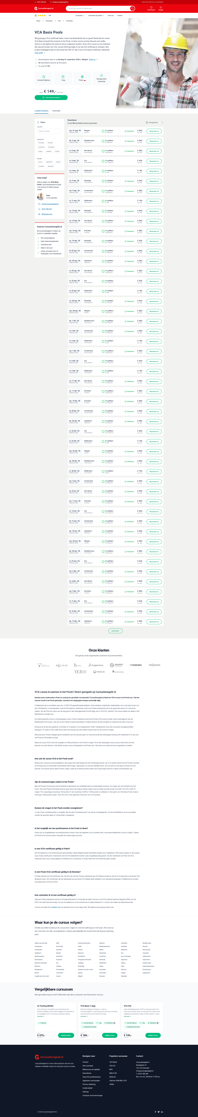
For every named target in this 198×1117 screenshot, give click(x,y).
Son (122, 953)
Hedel (79, 946)
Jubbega (81, 963)
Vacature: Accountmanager (92, 1095)
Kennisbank (87, 1073)
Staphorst (124, 959)
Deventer (59, 950)
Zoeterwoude (147, 963)
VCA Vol (112, 1066)
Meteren (102, 943)
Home (38, 21)
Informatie (56, 111)
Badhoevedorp (39, 956)
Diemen (58, 953)
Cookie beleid (87, 1088)
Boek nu (92, 59)
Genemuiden (60, 969)
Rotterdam (102, 973)
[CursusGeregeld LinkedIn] (162, 1112)
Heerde (80, 950)
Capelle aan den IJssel (42, 976)
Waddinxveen (147, 943)
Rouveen (102, 976)
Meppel (80, 976)
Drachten (59, 959)
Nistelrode (102, 953)
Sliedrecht (124, 950)
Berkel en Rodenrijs (41, 963)
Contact (85, 1062)
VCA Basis (69, 21)
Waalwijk (124, 976)
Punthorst (102, 956)
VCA (59, 21)
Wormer (145, 946)
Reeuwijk (102, 959)
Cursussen (49, 21)
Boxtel (37, 973)
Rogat (101, 966)
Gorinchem (59, 973)
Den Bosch (59, 946)
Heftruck (112, 1077)
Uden (122, 966)
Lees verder (39, 53)
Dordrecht (59, 956)
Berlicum (37, 966)
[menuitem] (80, 15)
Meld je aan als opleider (91, 1069)
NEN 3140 (113, 1073)
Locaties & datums (41, 111)
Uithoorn (124, 969)
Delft (57, 943)
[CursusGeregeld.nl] (56, 1057)
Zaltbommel (146, 956)
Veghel (123, 973)
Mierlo (101, 950)
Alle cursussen (88, 1066)
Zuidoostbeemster (148, 966)
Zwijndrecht (146, 973)
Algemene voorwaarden (91, 1081)
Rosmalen (102, 969)
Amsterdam (38, 950)
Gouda (58, 976)
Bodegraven (38, 969)
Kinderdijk (81, 966)
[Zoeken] (132, 8)
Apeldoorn (38, 953)
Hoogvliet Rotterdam (84, 959)
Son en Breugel (125, 956)
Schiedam (124, 943)
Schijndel (124, 946)
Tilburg (123, 963)
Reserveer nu (154, 131)
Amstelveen (38, 946)
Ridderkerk (102, 963)
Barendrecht (39, 959)
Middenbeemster (104, 946)
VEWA (111, 1084)
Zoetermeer (146, 959)
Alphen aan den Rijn (41, 943)
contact (54, 907)
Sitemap (86, 1092)
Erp (57, 963)
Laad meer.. (115, 631)
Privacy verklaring (89, 1084)
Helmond (81, 953)
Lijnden (80, 973)
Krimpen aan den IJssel (85, 969)
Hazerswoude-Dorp (84, 943)
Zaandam (146, 953)
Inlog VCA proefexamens (92, 1077)
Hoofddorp (81, 956)
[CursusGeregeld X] (159, 1112)
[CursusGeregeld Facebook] (155, 1112)
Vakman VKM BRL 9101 (118, 1081)
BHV (111, 1069)
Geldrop (58, 966)
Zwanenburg (147, 969)
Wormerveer (146, 950)
